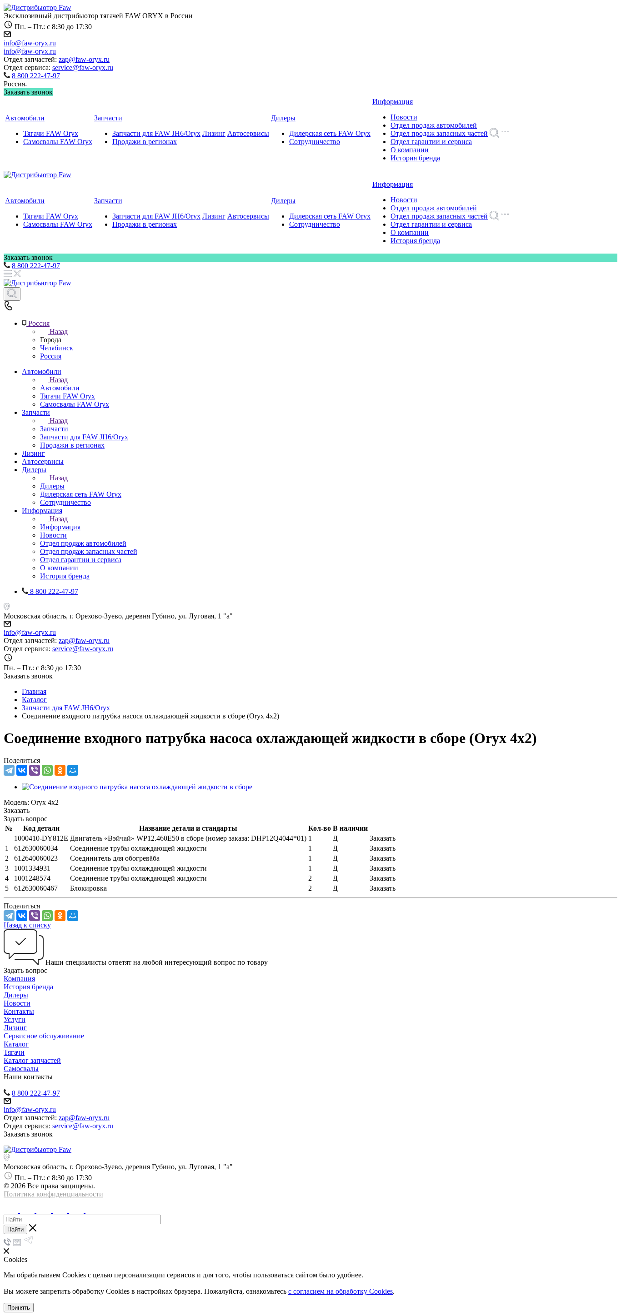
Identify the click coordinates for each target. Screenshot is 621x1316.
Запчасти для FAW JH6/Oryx (156, 133)
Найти (15, 1229)
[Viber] (34, 770)
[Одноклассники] (60, 770)
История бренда (415, 158)
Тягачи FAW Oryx (50, 133)
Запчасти (108, 118)
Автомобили (25, 118)
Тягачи (14, 1052)
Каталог (16, 1044)
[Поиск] (12, 294)
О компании (410, 150)
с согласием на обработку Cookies (340, 1291)
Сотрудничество (314, 141)
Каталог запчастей (32, 1060)
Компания (19, 978)
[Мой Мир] (72, 770)
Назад (59, 331)
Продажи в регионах (144, 141)
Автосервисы (248, 133)
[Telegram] (9, 770)
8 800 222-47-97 (36, 76)
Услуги (14, 1019)
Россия (50, 356)
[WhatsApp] (47, 770)
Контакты (19, 1011)
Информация (392, 101)
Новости (404, 117)
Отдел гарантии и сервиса (431, 141)
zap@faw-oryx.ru (84, 59)
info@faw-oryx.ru (30, 43)
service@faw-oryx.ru (82, 67)
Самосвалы (21, 1068)
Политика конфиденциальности (53, 1194)
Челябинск (56, 348)
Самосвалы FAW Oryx (57, 141)
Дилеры (283, 118)
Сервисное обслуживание (44, 1036)
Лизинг (213, 133)
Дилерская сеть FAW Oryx (330, 133)
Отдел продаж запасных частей (439, 133)
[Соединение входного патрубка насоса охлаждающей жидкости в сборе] (137, 787)
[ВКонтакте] (21, 770)
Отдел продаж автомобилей (434, 125)
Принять (18, 1307)
